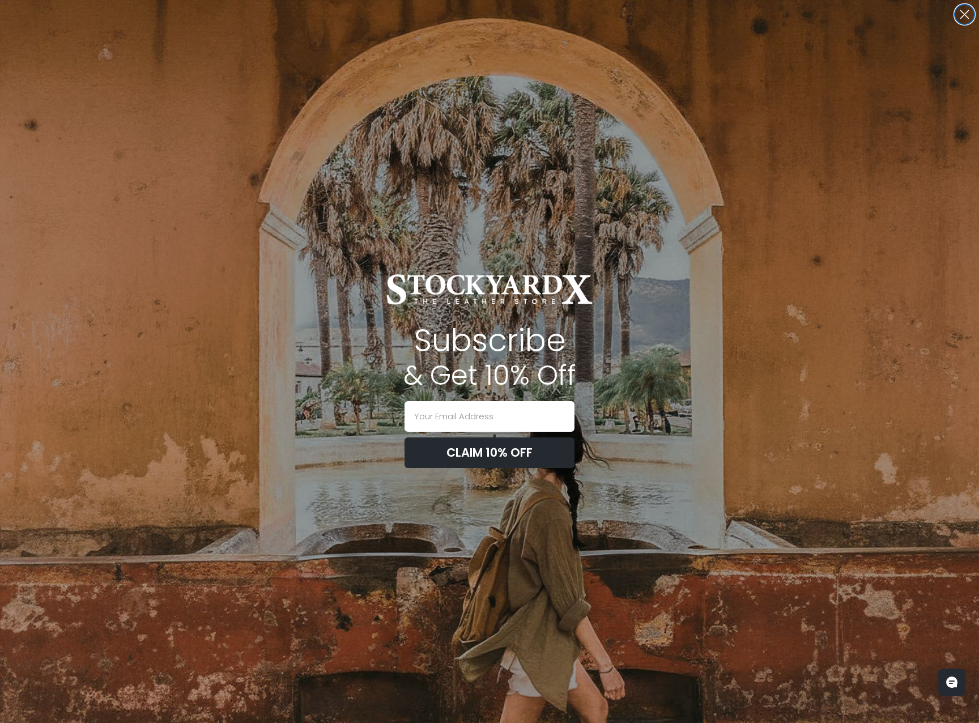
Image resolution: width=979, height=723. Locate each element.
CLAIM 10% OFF (489, 452)
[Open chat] (951, 682)
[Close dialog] (964, 14)
